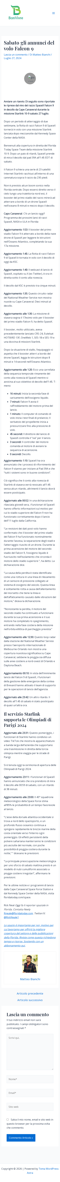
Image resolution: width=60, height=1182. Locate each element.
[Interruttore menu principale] (53, 13)
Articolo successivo (30, 1000)
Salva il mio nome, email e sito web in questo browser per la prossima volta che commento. (30, 1123)
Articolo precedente (30, 993)
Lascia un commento (16, 54)
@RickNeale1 (11, 917)
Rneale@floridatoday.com (18, 913)
